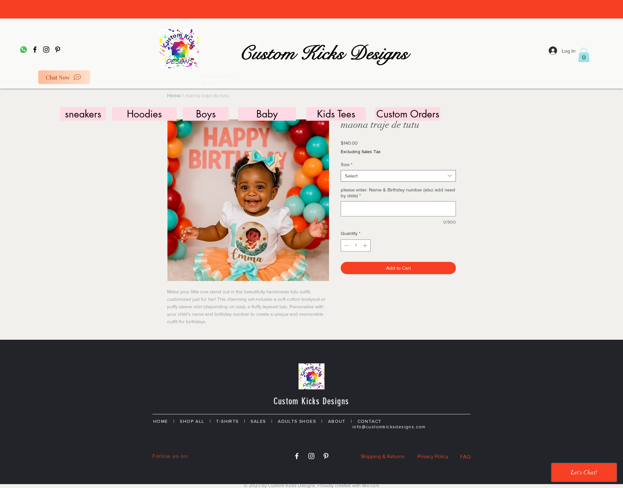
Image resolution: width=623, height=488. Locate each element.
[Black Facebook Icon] (35, 49)
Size (346, 164)
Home (174, 95)
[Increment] (365, 245)
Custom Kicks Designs (323, 53)
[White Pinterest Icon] (326, 456)
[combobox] (398, 176)
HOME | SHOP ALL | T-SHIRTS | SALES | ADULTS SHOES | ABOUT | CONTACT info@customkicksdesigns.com (310, 424)
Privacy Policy (432, 456)
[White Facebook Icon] (297, 456)
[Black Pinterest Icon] (58, 49)
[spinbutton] (355, 245)
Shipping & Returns (382, 456)
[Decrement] (346, 245)
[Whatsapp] (23, 49)
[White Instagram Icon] (311, 456)
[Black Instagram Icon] (46, 49)
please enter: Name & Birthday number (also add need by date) (398, 192)
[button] (584, 55)
